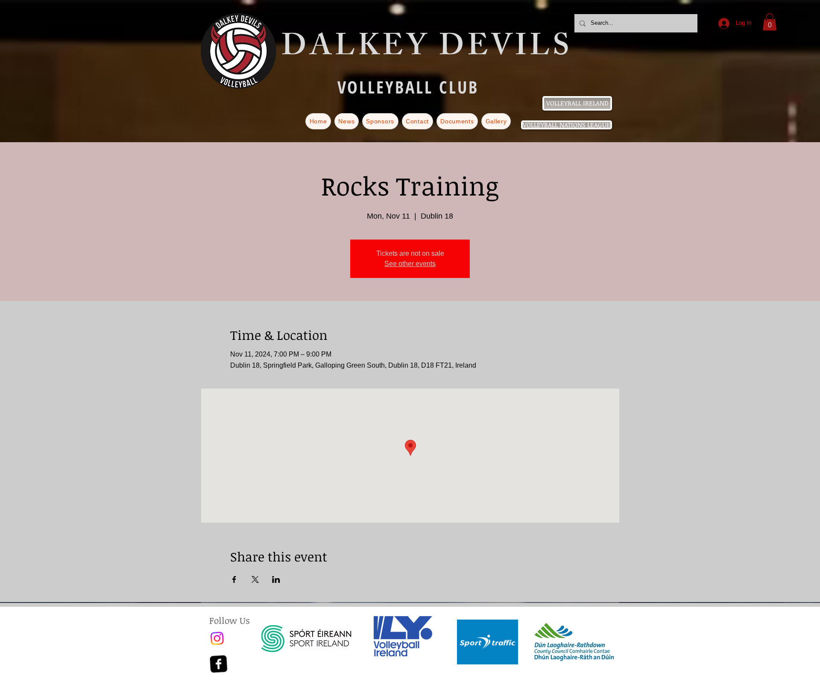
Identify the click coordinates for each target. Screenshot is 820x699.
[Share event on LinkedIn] (276, 579)
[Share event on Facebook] (234, 579)
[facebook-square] (217, 664)
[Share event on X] (255, 579)
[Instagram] (217, 638)
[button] (769, 22)
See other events (410, 263)
